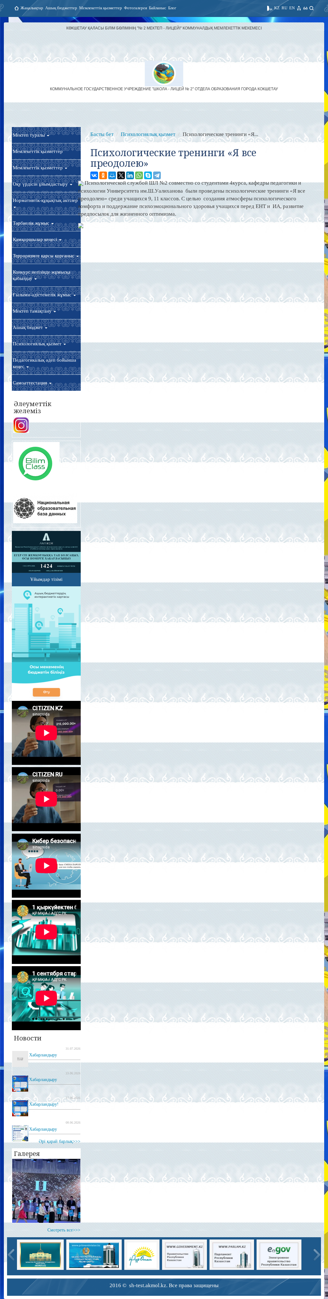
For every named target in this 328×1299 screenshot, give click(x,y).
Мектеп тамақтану (33, 311)
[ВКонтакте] (94, 175)
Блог (172, 7)
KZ (277, 7)
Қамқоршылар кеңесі (35, 239)
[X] (121, 175)
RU (284, 7)
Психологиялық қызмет (38, 343)
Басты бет (101, 134)
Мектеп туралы (29, 135)
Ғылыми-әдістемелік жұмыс (43, 294)
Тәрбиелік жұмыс (32, 223)
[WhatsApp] (139, 175)
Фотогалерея (135, 7)
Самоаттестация (30, 382)
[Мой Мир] (112, 175)
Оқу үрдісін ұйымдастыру (41, 184)
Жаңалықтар (31, 7)
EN (292, 7)
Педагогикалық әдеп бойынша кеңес (44, 363)
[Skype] (148, 175)
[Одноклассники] (103, 175)
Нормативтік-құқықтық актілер (45, 200)
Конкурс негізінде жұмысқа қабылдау (41, 275)
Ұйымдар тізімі (46, 579)
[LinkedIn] (130, 175)
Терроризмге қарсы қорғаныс (44, 255)
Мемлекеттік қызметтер (100, 7)
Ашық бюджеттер (61, 7)
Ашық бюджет (28, 327)
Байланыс (157, 7)
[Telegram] (157, 175)
